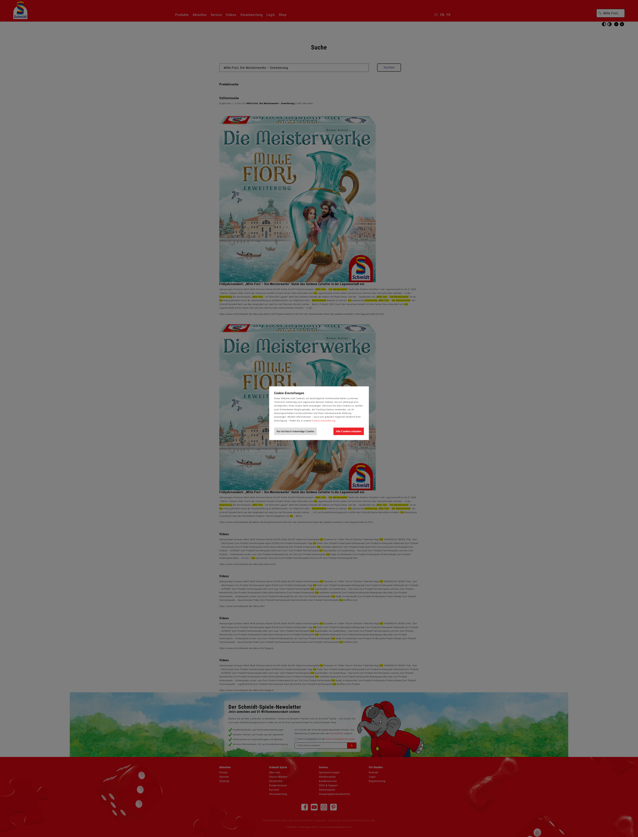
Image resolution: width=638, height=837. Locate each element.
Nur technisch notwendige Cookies (295, 431)
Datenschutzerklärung (323, 420)
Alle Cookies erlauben (348, 431)
